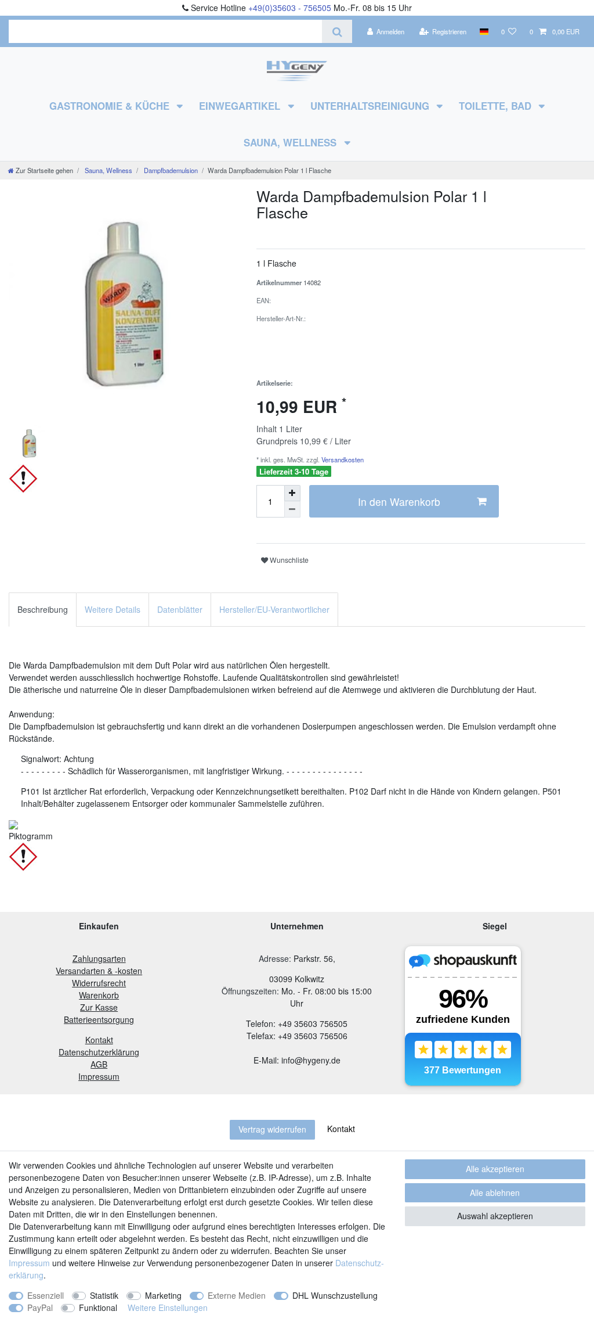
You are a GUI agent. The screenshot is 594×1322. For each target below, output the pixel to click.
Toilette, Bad (496, 106)
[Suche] (337, 31)
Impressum (29, 1263)
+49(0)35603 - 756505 (289, 7)
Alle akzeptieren (495, 1168)
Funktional (98, 1307)
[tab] (43, 609)
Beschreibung (42, 609)
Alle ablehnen (495, 1192)
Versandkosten (342, 459)
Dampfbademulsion (170, 170)
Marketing (163, 1295)
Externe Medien (237, 1295)
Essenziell (45, 1295)
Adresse (274, 958)
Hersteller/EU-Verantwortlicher (274, 609)
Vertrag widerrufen (272, 1129)
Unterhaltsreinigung (371, 106)
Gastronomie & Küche (110, 106)
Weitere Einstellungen (168, 1307)
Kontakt (341, 1128)
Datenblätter (179, 609)
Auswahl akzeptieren (495, 1216)
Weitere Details (112, 609)
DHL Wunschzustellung (335, 1295)
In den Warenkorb (399, 501)
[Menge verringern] (292, 509)
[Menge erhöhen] (292, 493)
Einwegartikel (241, 106)
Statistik (104, 1295)
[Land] (483, 31)
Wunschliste (288, 560)
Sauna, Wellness (291, 142)
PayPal (40, 1307)
